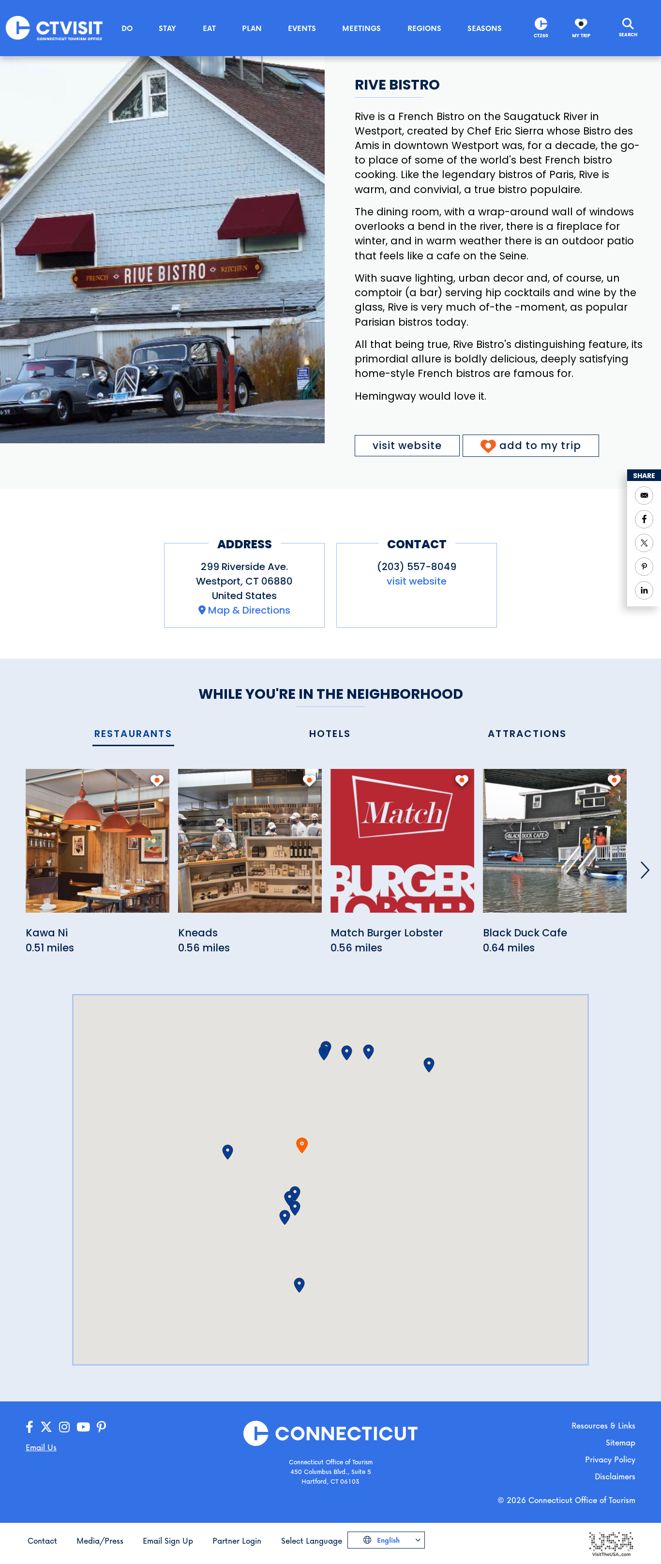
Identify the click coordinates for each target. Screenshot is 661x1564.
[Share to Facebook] (644, 519)
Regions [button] (424, 28)
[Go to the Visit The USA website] (610, 1543)
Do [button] (127, 28)
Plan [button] (252, 28)
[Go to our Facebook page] (29, 1427)
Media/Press (99, 1540)
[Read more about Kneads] (250, 846)
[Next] (645, 870)
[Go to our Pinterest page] (101, 1427)
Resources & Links (603, 1425)
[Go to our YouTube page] (83, 1427)
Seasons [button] (484, 28)
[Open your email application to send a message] (644, 495)
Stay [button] (167, 28)
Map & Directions (249, 610)
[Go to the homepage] (54, 27)
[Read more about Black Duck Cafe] (555, 846)
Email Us (41, 1447)
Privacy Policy (610, 1459)
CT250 (541, 35)
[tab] (133, 734)
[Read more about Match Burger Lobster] (402, 846)
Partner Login (236, 1540)
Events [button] (302, 28)
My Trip (581, 35)
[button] (289, 1198)
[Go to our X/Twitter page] (46, 1427)
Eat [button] (209, 28)
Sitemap (620, 1442)
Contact (42, 1540)
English (387, 1540)
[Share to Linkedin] (644, 590)
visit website (407, 445)
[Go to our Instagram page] (64, 1427)
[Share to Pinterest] (644, 566)
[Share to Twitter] (644, 543)
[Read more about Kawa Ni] (97, 846)
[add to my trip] (157, 780)
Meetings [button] (361, 28)
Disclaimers (615, 1476)
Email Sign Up (168, 1540)
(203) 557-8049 (416, 566)
